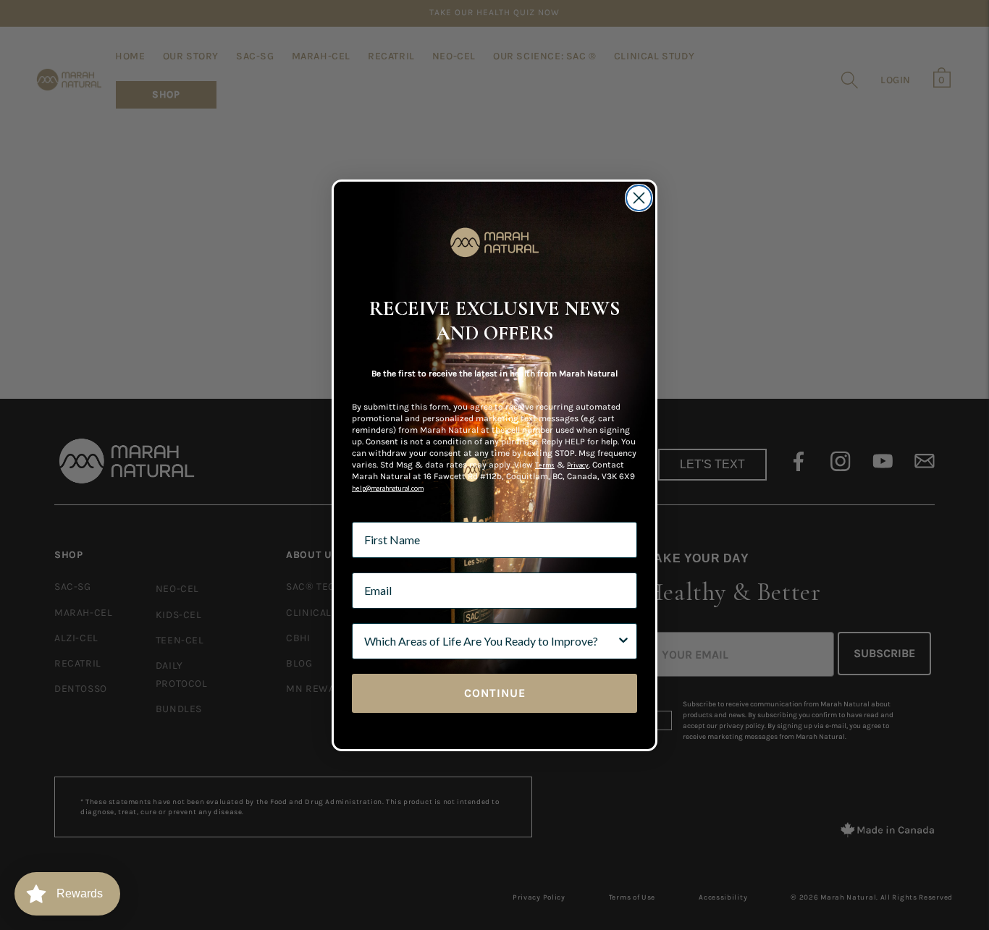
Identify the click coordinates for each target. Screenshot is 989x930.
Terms (545, 465)
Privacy (578, 465)
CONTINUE (495, 693)
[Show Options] (623, 641)
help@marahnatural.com (388, 488)
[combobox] (490, 641)
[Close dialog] (639, 198)
